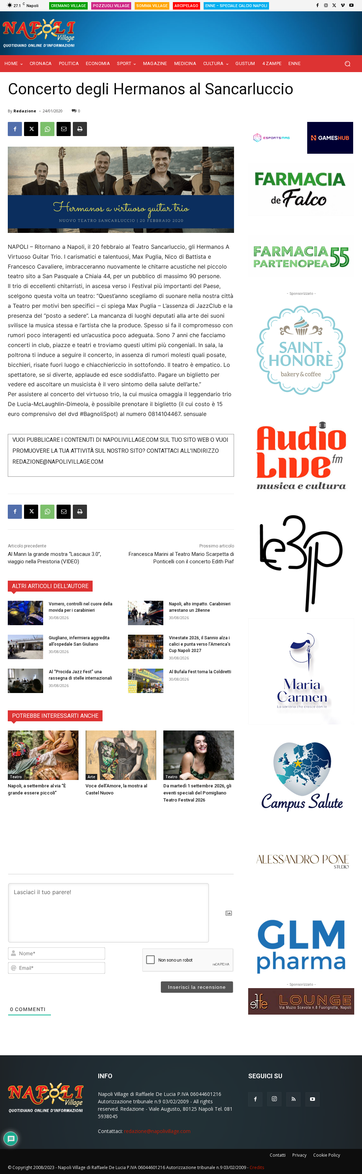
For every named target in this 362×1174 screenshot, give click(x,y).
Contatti (278, 1155)
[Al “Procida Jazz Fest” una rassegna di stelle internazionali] (25, 681)
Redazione (24, 110)
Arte (91, 776)
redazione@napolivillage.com (157, 1131)
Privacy (299, 1155)
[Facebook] (317, 5)
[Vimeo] (343, 5)
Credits (257, 1167)
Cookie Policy (326, 1155)
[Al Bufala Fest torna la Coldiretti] (145, 681)
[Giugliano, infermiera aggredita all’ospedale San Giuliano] (25, 647)
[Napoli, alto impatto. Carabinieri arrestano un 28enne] (145, 613)
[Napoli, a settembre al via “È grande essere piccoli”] (43, 755)
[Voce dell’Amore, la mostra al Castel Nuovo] (121, 755)
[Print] (80, 129)
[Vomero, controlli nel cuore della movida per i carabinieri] (25, 613)
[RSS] (293, 1099)
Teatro (16, 776)
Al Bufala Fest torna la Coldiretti (200, 671)
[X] (334, 5)
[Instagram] (326, 5)
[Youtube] (351, 5)
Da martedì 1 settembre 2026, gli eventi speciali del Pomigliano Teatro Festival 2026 (197, 793)
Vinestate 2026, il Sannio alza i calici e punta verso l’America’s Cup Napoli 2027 (199, 644)
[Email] (64, 129)
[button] (347, 63)
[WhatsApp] (47, 129)
